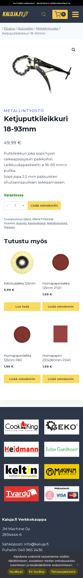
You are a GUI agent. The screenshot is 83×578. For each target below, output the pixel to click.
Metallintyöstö (24, 111)
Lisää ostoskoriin (44, 205)
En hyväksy (37, 571)
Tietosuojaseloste (63, 571)
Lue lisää (22, 306)
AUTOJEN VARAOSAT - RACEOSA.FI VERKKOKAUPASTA (41, 3)
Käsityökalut (37, 223)
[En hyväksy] (78, 564)
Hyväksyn (16, 571)
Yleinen (9, 227)
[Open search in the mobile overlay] (44, 14)
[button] (73, 50)
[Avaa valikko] (75, 14)
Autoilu (21, 223)
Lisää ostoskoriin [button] (61, 306)
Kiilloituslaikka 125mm (20, 283)
